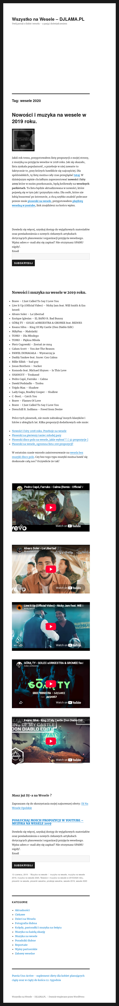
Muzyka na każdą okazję (30, 931)
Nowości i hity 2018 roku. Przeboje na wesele (39, 430)
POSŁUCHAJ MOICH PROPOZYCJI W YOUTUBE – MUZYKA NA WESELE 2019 (48, 821)
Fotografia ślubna (26, 923)
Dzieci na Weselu (25, 918)
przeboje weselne (54, 880)
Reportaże (21, 944)
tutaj (77, 175)
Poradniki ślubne (25, 940)
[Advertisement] (60, 70)
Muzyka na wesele (39, 874)
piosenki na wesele (39, 201)
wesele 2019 (69, 880)
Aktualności (22, 910)
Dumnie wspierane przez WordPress (66, 996)
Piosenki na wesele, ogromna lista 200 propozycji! (42, 443)
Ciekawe (20, 914)
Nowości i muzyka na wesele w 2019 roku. (49, 118)
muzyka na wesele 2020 (28, 877)
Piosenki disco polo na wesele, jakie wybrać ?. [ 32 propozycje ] (50, 439)
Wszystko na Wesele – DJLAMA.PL (48, 19)
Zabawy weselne (25, 953)
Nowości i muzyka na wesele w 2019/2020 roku (61, 877)
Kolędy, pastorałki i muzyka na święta (38, 927)
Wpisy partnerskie (26, 949)
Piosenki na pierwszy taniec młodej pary (36, 435)
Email (15, 251)
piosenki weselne (38, 880)
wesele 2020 (81, 880)
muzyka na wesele (58, 874)
